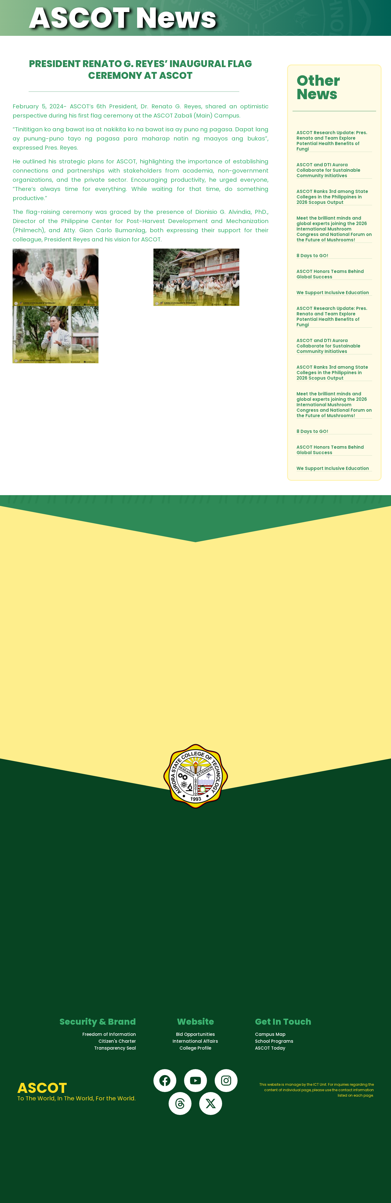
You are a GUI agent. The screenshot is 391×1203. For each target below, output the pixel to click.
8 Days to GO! (312, 256)
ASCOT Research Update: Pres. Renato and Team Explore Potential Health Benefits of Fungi (332, 141)
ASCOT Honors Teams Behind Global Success (330, 274)
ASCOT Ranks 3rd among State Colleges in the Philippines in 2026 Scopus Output (332, 196)
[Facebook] (164, 1080)
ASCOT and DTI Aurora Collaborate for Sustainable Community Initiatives (328, 170)
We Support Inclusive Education (333, 293)
